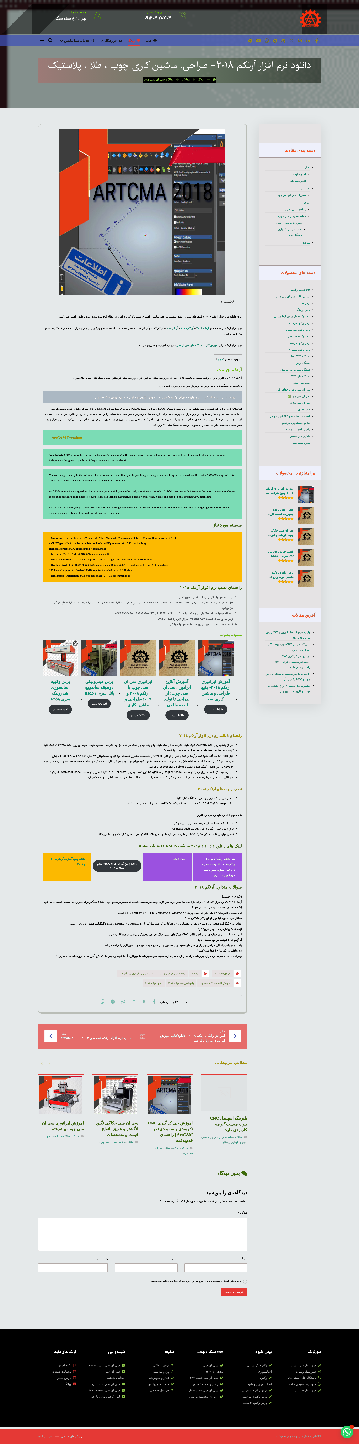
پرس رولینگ (303, 309)
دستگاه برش (303, 363)
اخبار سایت (299, 174)
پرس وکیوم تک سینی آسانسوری (292, 316)
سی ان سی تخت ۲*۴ (204, 1378)
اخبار (307, 167)
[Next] (42, 1063)
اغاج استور (64, 1365)
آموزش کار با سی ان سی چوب (292, 296)
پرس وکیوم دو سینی (299, 323)
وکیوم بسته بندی (301, 442)
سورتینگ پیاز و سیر (303, 1365)
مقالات (194, 973)
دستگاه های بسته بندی (301, 1378)
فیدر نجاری (304, 409)
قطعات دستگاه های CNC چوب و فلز (290, 416)
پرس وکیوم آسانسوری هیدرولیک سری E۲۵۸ (60, 690)
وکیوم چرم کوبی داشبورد (133, 397)
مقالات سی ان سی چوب (172, 973)
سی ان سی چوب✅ (298, 396)
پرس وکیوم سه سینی (298, 329)
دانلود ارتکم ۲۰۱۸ (153, 983)
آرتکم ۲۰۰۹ (187, 328)
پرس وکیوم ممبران (189, 397)
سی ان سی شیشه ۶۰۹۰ (104, 1390)
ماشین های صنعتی (300, 436)
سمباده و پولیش (158, 1384)
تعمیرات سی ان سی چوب (291, 195)
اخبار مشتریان (298, 180)
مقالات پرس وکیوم (295, 209)
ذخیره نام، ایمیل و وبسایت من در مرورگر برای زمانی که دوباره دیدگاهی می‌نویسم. (195, 1280)
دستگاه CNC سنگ (300, 356)
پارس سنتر (64, 1378)
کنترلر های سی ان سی (289, 222)
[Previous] (49, 1063)
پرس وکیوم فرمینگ (299, 343)
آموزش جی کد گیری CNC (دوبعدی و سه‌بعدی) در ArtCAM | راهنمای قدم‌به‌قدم (292, 662)
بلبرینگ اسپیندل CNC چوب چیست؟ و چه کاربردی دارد (289, 647)
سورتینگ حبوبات (305, 1390)
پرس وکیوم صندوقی (299, 336)
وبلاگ (67, 1384)
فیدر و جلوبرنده (159, 1378)
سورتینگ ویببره (306, 1371)
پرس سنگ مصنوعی (105, 397)
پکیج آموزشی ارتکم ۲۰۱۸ (181, 983)
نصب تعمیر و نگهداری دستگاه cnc (137, 973)
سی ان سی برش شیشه (104, 1365)
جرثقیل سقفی (159, 1390)
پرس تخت (304, 303)
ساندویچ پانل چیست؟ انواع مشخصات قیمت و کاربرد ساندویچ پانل (289, 688)
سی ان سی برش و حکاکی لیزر (293, 389)
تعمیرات (305, 188)
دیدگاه (242, 1212)
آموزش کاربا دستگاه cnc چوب (215, 983)
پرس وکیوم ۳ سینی (254, 1402)
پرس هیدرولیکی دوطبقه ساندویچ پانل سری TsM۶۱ (99, 687)
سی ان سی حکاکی (299, 402)
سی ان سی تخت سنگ (203, 1390)
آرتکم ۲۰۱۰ (172, 328)
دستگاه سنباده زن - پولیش (295, 369)
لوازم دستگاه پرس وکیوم (296, 422)
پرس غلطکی (160, 1365)
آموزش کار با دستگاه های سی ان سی (197, 345)
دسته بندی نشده (301, 382)
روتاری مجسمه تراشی (203, 1396)
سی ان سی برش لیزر (105, 1384)
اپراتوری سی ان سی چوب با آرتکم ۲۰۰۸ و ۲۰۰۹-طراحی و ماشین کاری (138, 693)
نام (244, 1258)
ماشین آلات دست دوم (298, 429)
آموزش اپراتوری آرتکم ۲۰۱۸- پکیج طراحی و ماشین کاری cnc (216, 690)
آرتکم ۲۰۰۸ (202, 328)
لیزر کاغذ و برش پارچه (105, 1396)
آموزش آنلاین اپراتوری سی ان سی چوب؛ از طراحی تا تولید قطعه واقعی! (177, 693)
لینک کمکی (179, 858)
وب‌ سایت (102, 1258)
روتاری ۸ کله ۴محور (205, 1384)
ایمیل (173, 1258)
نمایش (220, 359)
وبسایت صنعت (61, 1371)
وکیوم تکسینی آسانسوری (162, 397)
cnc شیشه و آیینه (300, 289)
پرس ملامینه (161, 1371)
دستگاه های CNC (300, 376)
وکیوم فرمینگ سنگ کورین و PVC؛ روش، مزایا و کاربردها (287, 635)
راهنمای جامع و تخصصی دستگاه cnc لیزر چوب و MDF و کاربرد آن (287, 676)
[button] (316, 41)
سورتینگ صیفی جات (302, 1384)
